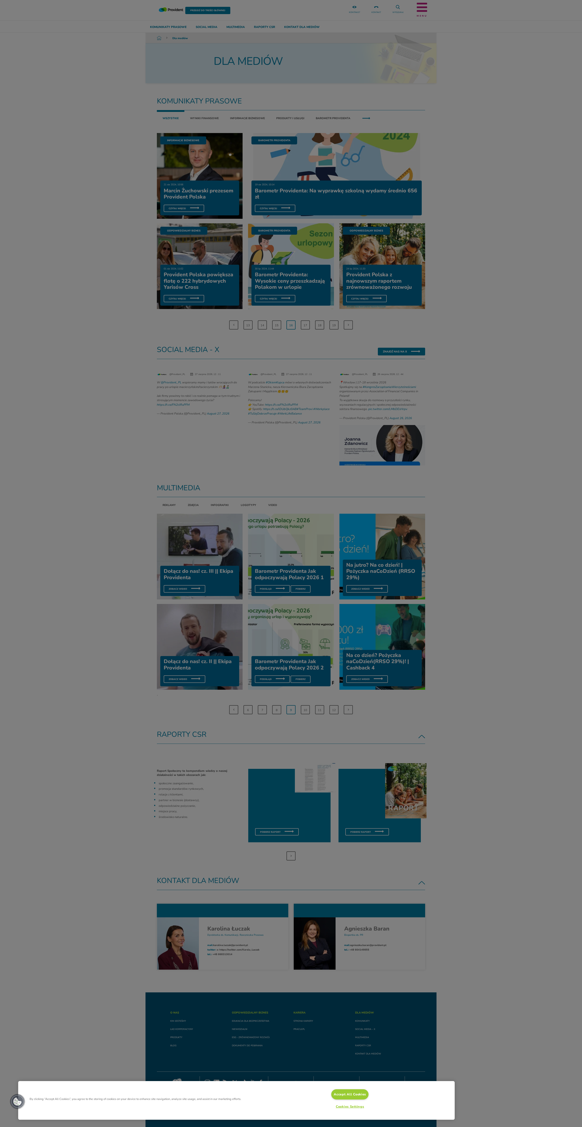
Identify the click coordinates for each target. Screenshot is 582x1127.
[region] (236, 1100)
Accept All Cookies (350, 1094)
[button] (17, 1101)
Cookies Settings (350, 1106)
